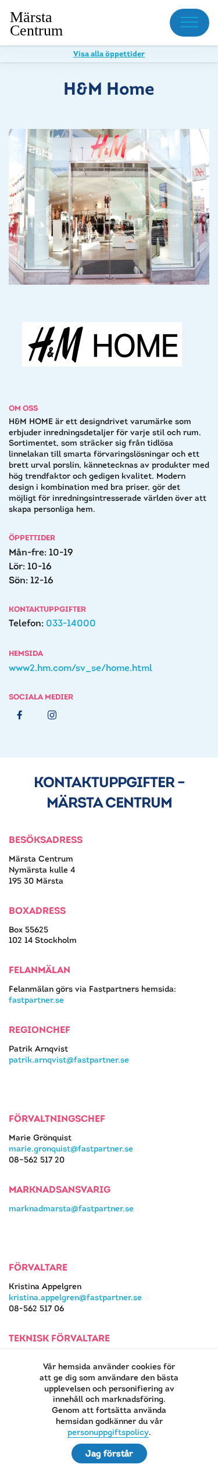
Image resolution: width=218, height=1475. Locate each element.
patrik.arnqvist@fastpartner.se (69, 1059)
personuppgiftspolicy (108, 1432)
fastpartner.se (36, 1000)
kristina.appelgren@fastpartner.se (75, 1297)
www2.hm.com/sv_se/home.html (80, 668)
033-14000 (71, 623)
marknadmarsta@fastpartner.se (71, 1208)
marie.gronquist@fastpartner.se (71, 1148)
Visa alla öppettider (109, 54)
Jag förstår (109, 1453)
